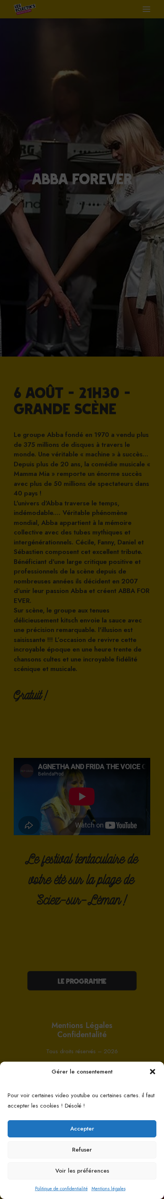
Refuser (82, 1149)
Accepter (82, 1128)
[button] (152, 1071)
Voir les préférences (82, 1170)
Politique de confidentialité (61, 1188)
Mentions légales (108, 1188)
